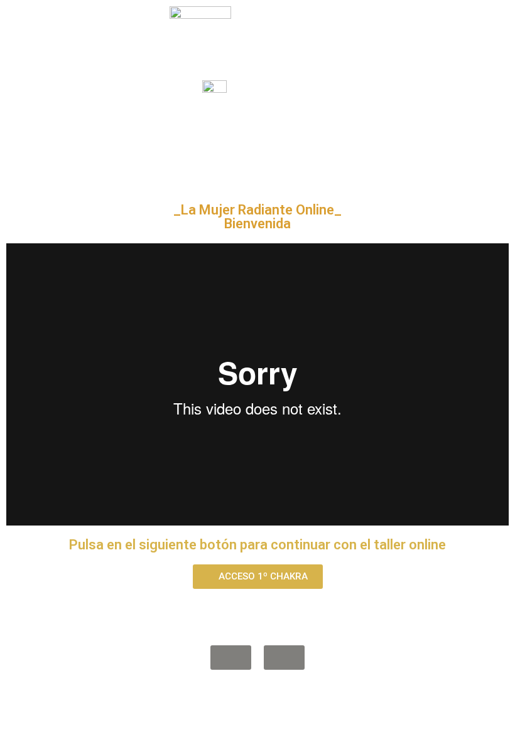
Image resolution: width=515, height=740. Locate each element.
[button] (258, 576)
